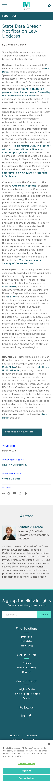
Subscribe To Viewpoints (19, 432)
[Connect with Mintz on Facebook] (30, 717)
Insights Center (26, 689)
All (14, 16)
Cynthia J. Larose (16, 45)
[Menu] (5, 6)
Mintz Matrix (9, 286)
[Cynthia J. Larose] (9, 533)
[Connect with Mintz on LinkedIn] (23, 717)
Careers (26, 672)
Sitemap (14, 736)
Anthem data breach (24, 186)
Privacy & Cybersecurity (14, 465)
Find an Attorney (26, 668)
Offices (26, 663)
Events (26, 698)
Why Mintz (26, 646)
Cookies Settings (26, 764)
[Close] (49, 744)
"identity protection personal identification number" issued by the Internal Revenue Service (26, 92)
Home (5, 16)
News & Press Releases (26, 694)
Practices (26, 637)
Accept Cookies (26, 778)
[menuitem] (6, 16)
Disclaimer (31, 736)
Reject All (26, 771)
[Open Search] (49, 5)
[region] (26, 761)
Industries (26, 641)
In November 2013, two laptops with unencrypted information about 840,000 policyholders (26, 149)
